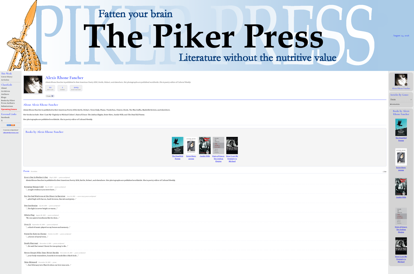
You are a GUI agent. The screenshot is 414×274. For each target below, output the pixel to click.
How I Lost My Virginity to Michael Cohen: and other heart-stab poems (232, 162)
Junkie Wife (205, 156)
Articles (5, 79)
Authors (5, 94)
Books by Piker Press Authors (8, 101)
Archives (5, 91)
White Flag (29, 215)
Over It (27, 224)
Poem (49, 96)
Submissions (7, 106)
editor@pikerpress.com (10, 132)
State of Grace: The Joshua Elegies (218, 158)
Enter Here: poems (191, 157)
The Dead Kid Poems (177, 157)
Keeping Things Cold (33, 186)
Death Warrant (31, 243)
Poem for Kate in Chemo (35, 233)
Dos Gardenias (31, 205)
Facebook (5, 117)
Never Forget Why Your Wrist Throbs (41, 252)
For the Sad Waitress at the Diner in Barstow (44, 196)
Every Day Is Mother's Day (36, 177)
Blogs (3, 97)
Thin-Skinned (30, 262)
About (4, 88)
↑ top (384, 171)
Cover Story (6, 76)
